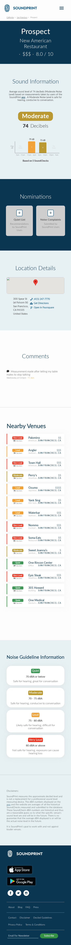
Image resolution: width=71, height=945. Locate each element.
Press (36, 907)
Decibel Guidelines (42, 917)
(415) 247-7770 (42, 299)
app (23, 97)
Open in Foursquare (44, 307)
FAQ (28, 907)
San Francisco (22, 17)
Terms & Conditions (35, 924)
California (10, 17)
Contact (12, 917)
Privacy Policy (15, 924)
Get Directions (41, 303)
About (11, 907)
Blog (20, 907)
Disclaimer (25, 917)
